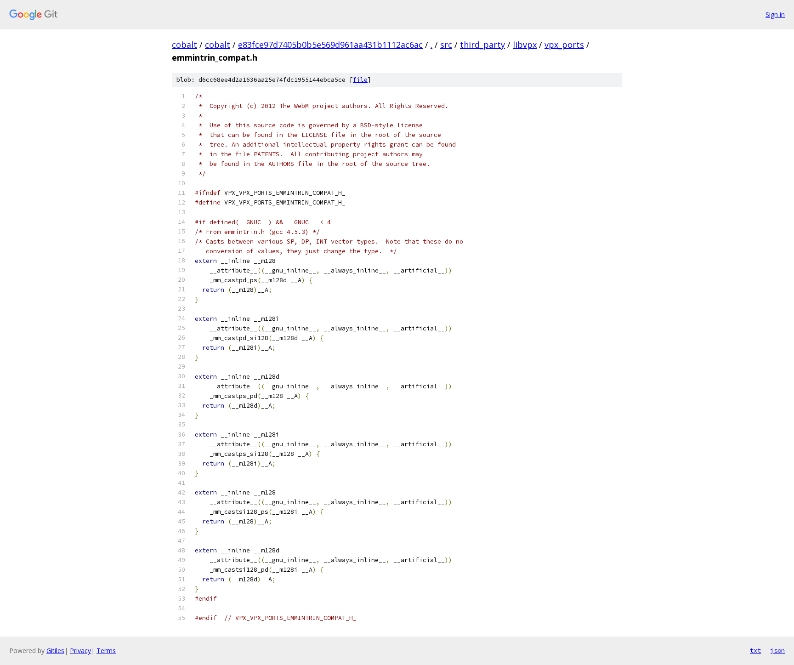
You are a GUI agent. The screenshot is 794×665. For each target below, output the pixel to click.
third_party (482, 44)
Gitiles (55, 650)
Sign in (775, 14)
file (360, 80)
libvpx (525, 44)
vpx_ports (564, 44)
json (777, 650)
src (446, 44)
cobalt (184, 44)
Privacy (80, 650)
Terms (106, 650)
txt (755, 650)
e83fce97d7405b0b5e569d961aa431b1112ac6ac (330, 44)
